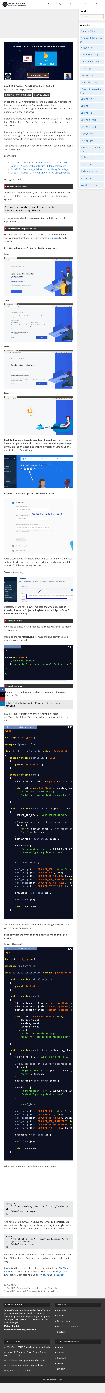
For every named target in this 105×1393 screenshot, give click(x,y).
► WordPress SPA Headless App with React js (25, 1365)
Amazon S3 (87, 30)
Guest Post (86, 82)
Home (50, 4)
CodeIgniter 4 (61, 4)
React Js (85, 164)
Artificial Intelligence (91, 37)
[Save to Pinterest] (2, 699)
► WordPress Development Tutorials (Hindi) (25, 1360)
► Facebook (60, 1358)
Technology (87, 170)
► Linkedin (60, 1368)
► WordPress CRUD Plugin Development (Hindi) (27, 1347)
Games (84, 75)
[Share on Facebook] (2, 689)
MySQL (84, 133)
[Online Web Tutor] (15, 4)
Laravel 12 (86, 112)
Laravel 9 (85, 126)
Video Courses (85, 4)
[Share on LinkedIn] (2, 703)
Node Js (85, 140)
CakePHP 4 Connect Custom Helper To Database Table (39, 162)
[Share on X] (2, 694)
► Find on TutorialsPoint (66, 1326)
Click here (53, 237)
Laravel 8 (85, 119)
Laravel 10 (86, 98)
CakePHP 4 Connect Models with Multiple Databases (38, 165)
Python (84, 157)
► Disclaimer (61, 1331)
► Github (59, 1352)
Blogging (85, 47)
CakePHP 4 (11, 1285)
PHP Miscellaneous (91, 147)
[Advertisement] (38, 22)
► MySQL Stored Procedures (17, 1370)
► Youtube (60, 1347)
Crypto (84, 68)
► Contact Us (61, 1315)
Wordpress (86, 184)
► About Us (60, 1310)
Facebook (58, 1274)
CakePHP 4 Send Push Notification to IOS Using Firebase (40, 172)
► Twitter (59, 1363)
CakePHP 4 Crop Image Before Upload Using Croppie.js (39, 169)
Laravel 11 (86, 105)
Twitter (43, 1274)
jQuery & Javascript (91, 89)
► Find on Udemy (63, 1321)
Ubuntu (85, 177)
